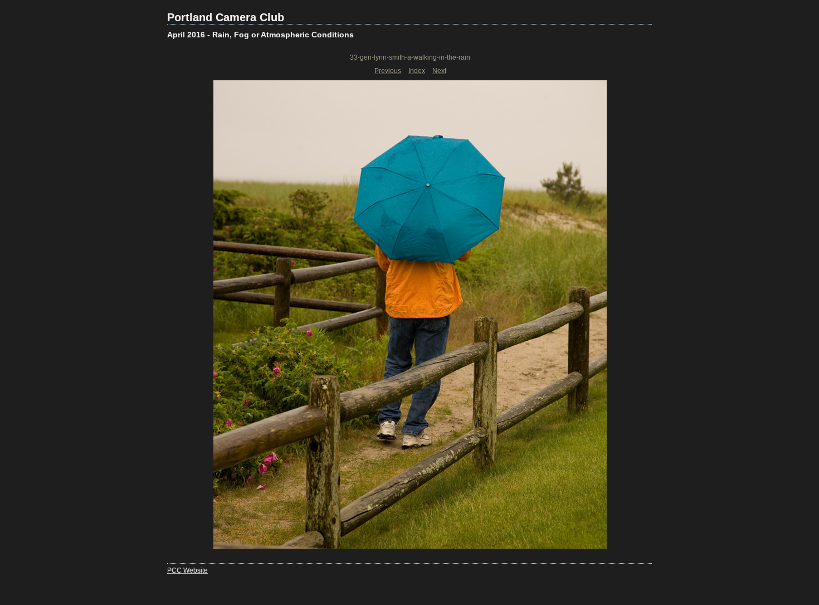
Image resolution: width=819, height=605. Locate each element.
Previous (387, 71)
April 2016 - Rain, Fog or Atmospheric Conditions (260, 34)
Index (416, 71)
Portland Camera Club (225, 17)
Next (439, 71)
